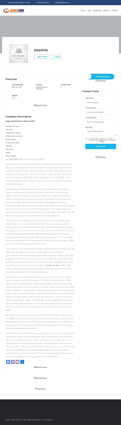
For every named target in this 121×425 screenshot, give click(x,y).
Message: (89, 127)
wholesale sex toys (14, 136)
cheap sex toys (12, 126)
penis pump (11, 139)
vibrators (9, 149)
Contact (115, 10)
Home (83, 10)
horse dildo (11, 156)
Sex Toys (13, 159)
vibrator (9, 146)
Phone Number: (91, 118)
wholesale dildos (13, 133)
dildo (8, 153)
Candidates (97, 10)
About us (106, 10)
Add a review (42, 57)
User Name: (89, 98)
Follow (57, 57)
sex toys (9, 129)
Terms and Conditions (99, 140)
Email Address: (90, 108)
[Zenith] (13, 10)
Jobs (89, 10)
